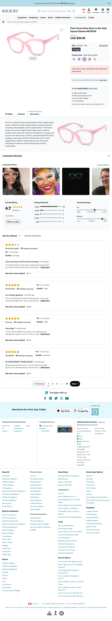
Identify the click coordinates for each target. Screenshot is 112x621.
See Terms (72, 3)
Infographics (63, 489)
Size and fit (103, 45)
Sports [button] (50, 17)
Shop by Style (36, 472)
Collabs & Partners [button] (63, 17)
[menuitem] (56, 17)
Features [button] (21, 114)
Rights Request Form (55, 607)
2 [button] (52, 384)
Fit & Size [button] (9, 114)
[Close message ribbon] (108, 3)
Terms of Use (9, 607)
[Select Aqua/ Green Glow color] (79, 59)
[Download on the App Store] (64, 410)
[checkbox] (23, 236)
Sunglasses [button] (33, 17)
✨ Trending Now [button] (79, 17)
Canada (34, 604)
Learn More (103, 80)
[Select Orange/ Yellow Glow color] (95, 59)
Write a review (13, 222)
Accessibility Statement (70, 607)
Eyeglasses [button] (22, 17)
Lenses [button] (43, 17)
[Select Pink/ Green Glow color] (84, 59)
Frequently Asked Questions (14, 422)
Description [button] (34, 114)
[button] (73, 11)
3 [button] (57, 384)
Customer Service (46, 422)
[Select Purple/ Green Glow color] (90, 59)
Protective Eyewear (38, 514)
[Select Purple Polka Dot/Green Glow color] (74, 59)
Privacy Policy (19, 607)
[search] (51, 11)
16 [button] (67, 384)
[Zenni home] (3, 22)
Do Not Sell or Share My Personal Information (93, 607)
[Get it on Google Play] (81, 410)
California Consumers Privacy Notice (36, 607)
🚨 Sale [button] (91, 17)
